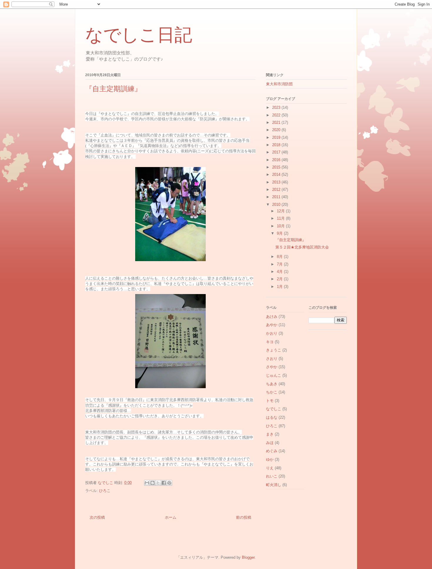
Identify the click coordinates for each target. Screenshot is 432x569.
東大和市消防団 (279, 84)
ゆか (270, 459)
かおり (271, 333)
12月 (281, 211)
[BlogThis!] (152, 483)
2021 (277, 122)
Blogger (248, 557)
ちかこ (271, 392)
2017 (277, 152)
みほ (270, 442)
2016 (277, 160)
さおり (271, 358)
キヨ (270, 342)
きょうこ (273, 350)
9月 (280, 233)
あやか (271, 325)
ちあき (271, 384)
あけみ (271, 316)
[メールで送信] (147, 483)
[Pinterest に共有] (169, 483)
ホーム (170, 517)
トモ (270, 400)
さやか (271, 367)
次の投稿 (97, 517)
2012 (277, 189)
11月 (281, 218)
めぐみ (271, 451)
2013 (277, 182)
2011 (277, 197)
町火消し (273, 485)
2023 (277, 107)
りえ (270, 468)
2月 (280, 279)
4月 (280, 271)
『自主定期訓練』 (290, 240)
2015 (277, 167)
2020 (277, 130)
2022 (277, 115)
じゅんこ (273, 375)
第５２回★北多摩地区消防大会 (302, 247)
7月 (280, 264)
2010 (277, 204)
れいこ (271, 476)
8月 (280, 256)
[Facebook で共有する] (164, 483)
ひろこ (104, 490)
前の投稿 (243, 517)
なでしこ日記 (138, 35)
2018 (277, 145)
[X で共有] (158, 483)
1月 (280, 286)
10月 (281, 226)
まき (270, 434)
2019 (277, 137)
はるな (271, 417)
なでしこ (273, 409)
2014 (277, 174)
